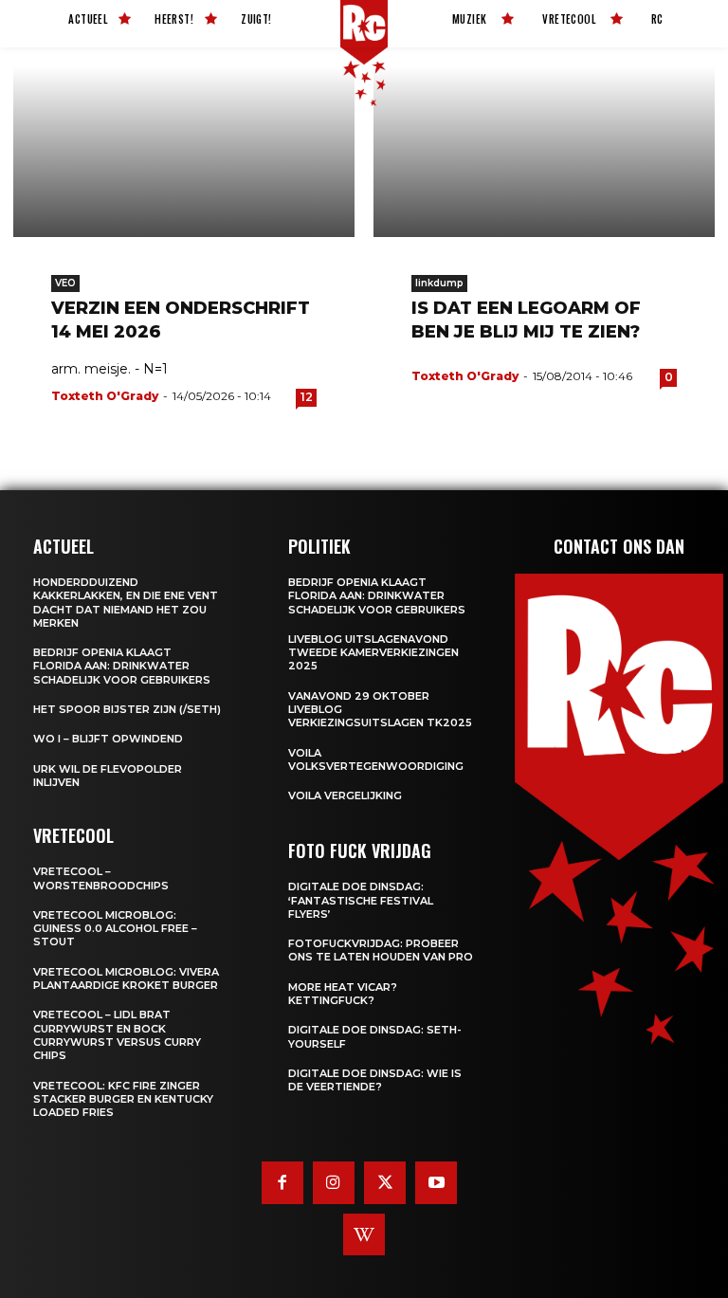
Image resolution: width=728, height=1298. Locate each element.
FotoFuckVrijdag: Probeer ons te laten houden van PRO (380, 950)
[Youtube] (436, 1182)
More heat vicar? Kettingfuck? (342, 993)
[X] (385, 1182)
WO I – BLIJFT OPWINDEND (108, 738)
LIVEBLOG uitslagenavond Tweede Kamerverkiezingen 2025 (373, 652)
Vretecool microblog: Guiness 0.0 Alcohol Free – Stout (115, 928)
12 (306, 397)
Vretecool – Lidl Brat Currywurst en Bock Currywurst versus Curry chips (117, 1035)
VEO (65, 283)
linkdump (439, 283)
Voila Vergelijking (345, 795)
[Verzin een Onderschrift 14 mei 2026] (184, 151)
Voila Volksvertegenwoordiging (376, 759)
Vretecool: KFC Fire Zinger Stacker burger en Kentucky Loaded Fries (123, 1099)
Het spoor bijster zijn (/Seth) (127, 709)
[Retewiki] (364, 1234)
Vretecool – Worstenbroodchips (101, 878)
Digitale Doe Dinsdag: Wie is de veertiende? (375, 1080)
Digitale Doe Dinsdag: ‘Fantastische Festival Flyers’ (360, 900)
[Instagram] (334, 1182)
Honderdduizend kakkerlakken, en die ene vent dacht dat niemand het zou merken (125, 603)
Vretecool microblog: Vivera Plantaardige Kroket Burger (126, 978)
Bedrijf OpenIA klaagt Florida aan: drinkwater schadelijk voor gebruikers (121, 666)
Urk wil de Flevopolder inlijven (107, 775)
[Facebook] (282, 1182)
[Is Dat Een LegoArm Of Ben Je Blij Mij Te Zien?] (544, 151)
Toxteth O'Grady (104, 396)
